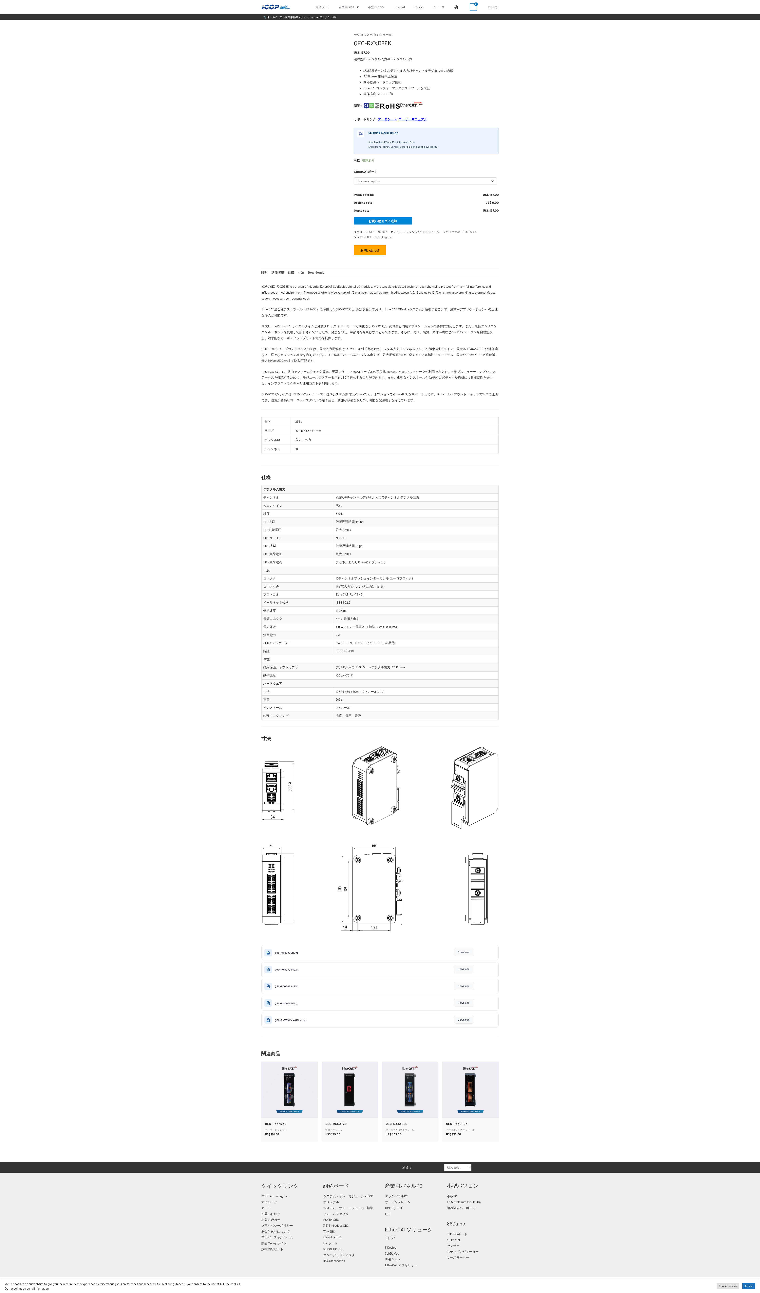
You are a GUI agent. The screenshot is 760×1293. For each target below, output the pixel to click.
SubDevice (392, 1253)
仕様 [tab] (291, 272)
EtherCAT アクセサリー (401, 1265)
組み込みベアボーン (461, 1208)
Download (463, 952)
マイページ (269, 1202)
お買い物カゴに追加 (383, 221)
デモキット (393, 1259)
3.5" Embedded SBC (336, 1225)
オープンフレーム (397, 1202)
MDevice (390, 1247)
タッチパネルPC (396, 1196)
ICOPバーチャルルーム (277, 1237)
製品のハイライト (274, 1243)
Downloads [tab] (316, 272)
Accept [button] (749, 1286)
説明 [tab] (264, 272)
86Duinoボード (457, 1234)
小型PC (452, 1196)
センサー (453, 1245)
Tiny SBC (329, 1231)
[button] (331, 7)
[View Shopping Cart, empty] (473, 7)
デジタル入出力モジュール (373, 34)
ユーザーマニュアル (413, 119)
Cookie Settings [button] (728, 1286)
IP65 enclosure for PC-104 (464, 1202)
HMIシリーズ (394, 1208)
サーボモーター (458, 1257)
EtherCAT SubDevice (463, 231)
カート (266, 1208)
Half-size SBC (332, 1237)
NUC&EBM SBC (333, 1249)
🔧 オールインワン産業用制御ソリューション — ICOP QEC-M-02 (299, 17)
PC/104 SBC (331, 1219)
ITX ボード (330, 1243)
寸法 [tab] (301, 272)
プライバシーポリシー (277, 1225)
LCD (387, 1214)
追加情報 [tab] (277, 272)
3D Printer (453, 1240)
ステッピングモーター (463, 1251)
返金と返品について (275, 1231)
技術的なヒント (272, 1249)
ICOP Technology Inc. (379, 237)
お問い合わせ (369, 250)
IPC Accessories (334, 1261)
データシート (387, 119)
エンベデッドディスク (339, 1255)
